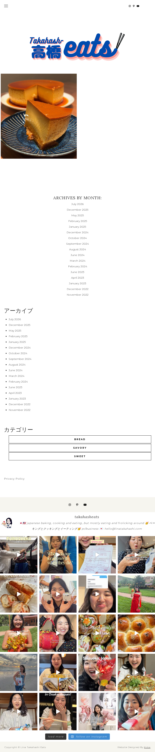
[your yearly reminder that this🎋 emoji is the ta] (97, 633)
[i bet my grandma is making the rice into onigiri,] (58, 554)
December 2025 (77, 209)
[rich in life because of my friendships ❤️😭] (97, 594)
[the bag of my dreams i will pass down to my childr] (58, 633)
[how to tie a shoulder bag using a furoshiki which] (18, 554)
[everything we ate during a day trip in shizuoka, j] (97, 672)
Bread (80, 439)
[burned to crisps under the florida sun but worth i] (18, 672)
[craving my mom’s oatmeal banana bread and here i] (58, 672)
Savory (80, 447)
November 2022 (77, 294)
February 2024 (77, 266)
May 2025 (77, 215)
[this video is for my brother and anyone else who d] (18, 594)
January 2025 (77, 226)
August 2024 (77, 249)
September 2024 (77, 243)
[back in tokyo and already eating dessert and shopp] (58, 594)
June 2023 (77, 272)
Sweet (80, 456)
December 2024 (77, 232)
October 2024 (77, 238)
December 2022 (77, 289)
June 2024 (77, 255)
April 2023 (77, 277)
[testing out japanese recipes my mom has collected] (97, 554)
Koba (147, 747)
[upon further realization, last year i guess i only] (18, 711)
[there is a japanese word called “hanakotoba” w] (18, 633)
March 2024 (77, 260)
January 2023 (77, 283)
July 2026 (77, 204)
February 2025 (77, 221)
